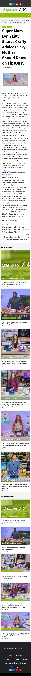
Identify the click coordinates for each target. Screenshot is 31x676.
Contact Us (18, 1)
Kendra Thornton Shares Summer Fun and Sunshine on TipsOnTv (16, 236)
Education (4, 278)
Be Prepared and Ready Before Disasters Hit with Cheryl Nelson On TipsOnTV (15, 283)
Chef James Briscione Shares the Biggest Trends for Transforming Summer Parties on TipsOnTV (15, 486)
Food (3, 318)
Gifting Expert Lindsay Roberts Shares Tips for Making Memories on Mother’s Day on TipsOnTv (15, 228)
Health (4, 26)
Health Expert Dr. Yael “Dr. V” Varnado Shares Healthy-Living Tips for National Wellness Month (15, 445)
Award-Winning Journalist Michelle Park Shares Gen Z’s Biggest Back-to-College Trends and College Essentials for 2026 (14, 404)
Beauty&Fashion (6, 398)
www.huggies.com (8, 174)
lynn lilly (7, 220)
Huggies (12, 220)
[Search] (28, 15)
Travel (16, 278)
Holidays (24, 659)
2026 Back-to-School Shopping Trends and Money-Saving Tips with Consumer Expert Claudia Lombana (14, 363)
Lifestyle (9, 26)
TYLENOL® (17, 220)
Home (12, 1)
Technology (11, 278)
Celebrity (11, 655)
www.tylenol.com (18, 216)
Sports (7, 318)
